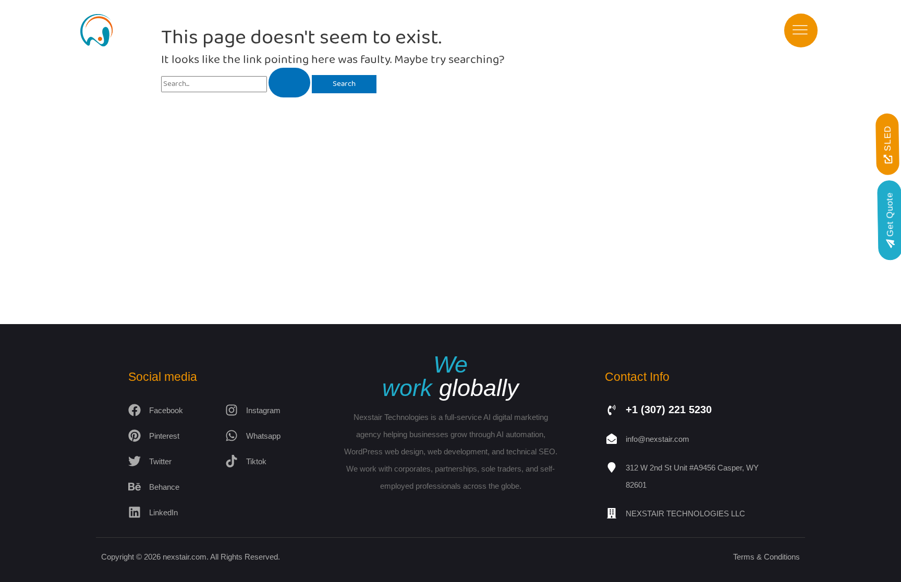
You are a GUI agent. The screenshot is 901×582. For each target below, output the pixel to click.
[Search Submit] (289, 82)
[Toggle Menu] (800, 30)
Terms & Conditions (766, 556)
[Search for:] (236, 84)
